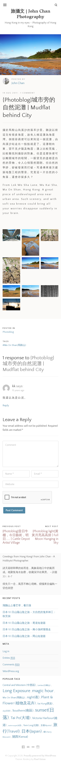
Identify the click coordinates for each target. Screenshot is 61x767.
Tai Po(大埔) (20, 718)
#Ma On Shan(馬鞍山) (14, 345)
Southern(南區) (22, 710)
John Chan (18, 83)
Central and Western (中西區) (19, 685)
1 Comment (27, 93)
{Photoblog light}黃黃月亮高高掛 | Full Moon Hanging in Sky (45, 536)
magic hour (43, 690)
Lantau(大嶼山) (44, 685)
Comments (11, 664)
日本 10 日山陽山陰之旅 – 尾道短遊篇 (24, 622)
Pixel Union (40, 759)
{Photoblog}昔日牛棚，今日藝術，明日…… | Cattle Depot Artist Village (16, 536)
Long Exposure (16, 690)
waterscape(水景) (14, 726)
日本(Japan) (31, 731)
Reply (6, 405)
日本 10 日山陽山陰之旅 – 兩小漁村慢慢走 (27, 629)
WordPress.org (11, 671)
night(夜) (33, 697)
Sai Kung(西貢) (45, 703)
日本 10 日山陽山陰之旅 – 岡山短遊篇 (24, 636)
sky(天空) (7, 711)
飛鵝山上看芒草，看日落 (17, 605)
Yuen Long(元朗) (31, 725)
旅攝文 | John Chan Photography (30, 14)
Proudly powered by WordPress (40, 755)
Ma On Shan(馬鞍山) (14, 697)
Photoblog (8, 332)
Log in (6, 651)
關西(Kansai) (20, 736)
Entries (9, 657)
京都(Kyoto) (46, 725)
